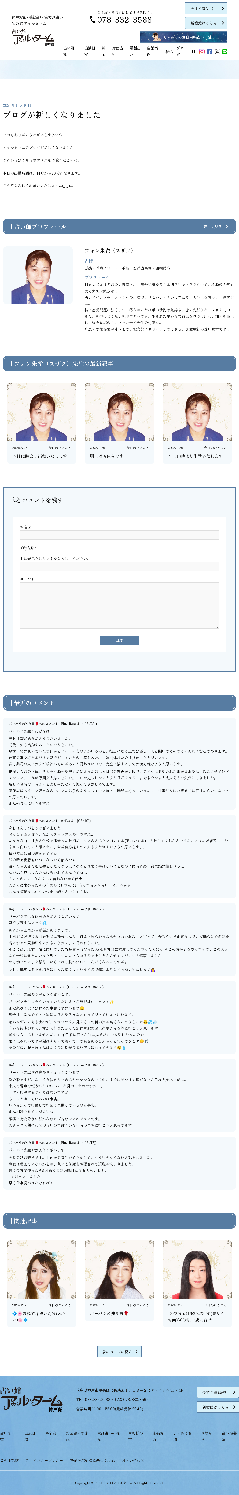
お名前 (25, 527)
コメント (27, 579)
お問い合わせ (133, 1460)
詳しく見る (212, 226)
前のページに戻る (117, 1352)
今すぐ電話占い (204, 8)
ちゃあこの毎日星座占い (183, 37)
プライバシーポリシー (44, 1460)
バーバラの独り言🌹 (24, 723)
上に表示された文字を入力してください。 (55, 558)
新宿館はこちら (204, 23)
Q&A (168, 51)
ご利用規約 (9, 1460)
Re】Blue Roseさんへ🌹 (27, 909)
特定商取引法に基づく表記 (92, 1460)
